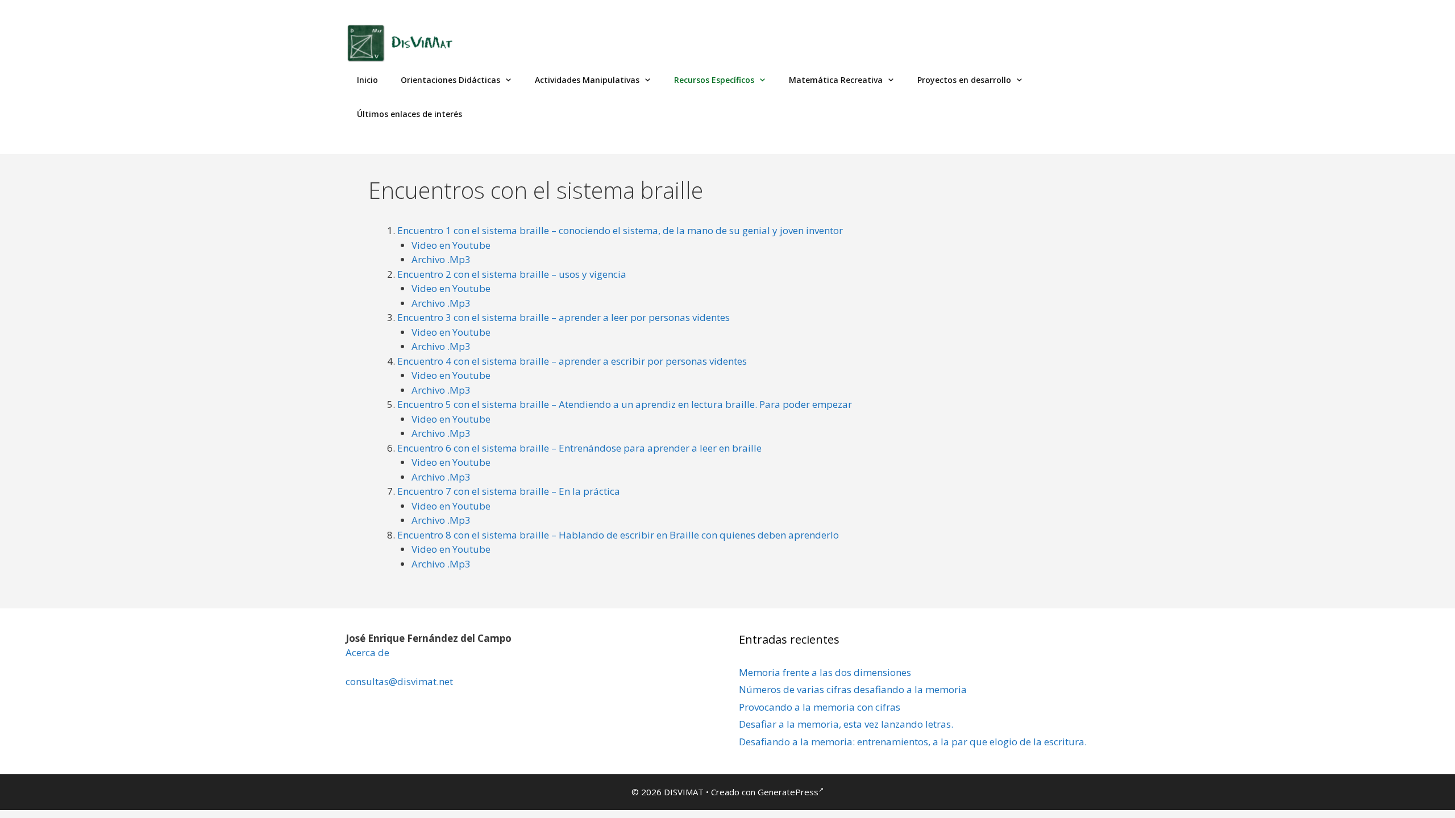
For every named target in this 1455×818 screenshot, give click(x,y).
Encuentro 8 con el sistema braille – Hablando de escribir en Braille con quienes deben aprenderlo (618, 534)
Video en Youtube (450, 245)
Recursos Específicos (714, 79)
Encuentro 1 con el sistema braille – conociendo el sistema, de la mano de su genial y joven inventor (620, 230)
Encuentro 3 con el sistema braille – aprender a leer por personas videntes (563, 317)
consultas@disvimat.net (399, 681)
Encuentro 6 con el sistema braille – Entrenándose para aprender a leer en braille (579, 447)
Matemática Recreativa (836, 79)
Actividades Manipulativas (587, 79)
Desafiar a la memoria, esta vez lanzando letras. (846, 724)
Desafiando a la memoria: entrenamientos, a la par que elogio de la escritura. (913, 741)
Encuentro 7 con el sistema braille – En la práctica (508, 491)
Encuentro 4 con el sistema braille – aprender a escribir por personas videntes (572, 361)
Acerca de (367, 652)
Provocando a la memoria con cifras (819, 706)
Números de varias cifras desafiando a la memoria (853, 689)
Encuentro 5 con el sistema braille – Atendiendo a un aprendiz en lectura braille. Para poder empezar (624, 404)
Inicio (367, 79)
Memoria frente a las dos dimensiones (825, 672)
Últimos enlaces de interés (409, 113)
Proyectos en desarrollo (964, 79)
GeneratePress (788, 792)
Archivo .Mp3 (441, 259)
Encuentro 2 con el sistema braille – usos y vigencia (511, 274)
